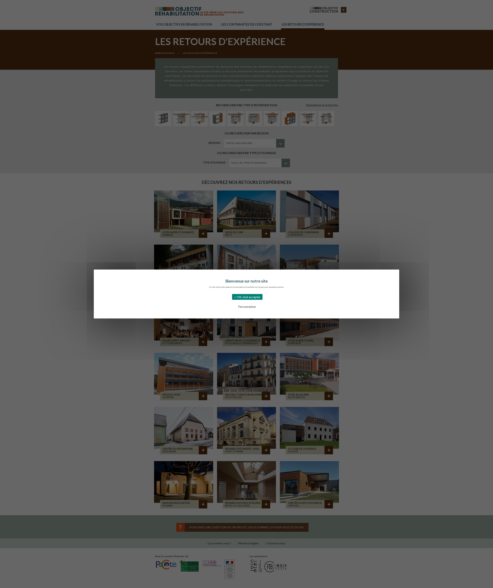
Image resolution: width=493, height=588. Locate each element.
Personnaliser (247, 306)
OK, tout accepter (248, 297)
